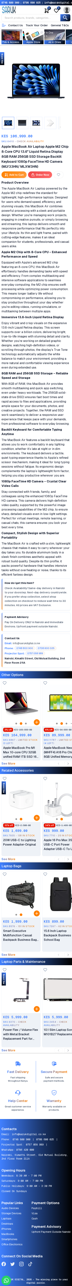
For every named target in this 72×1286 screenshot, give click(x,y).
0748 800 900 (10, 2)
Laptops (6, 1218)
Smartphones (9, 1239)
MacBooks (7, 1234)
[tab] (8, 123)
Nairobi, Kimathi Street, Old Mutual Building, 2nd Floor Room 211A (34, 1156)
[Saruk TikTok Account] (30, 1265)
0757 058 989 (35, 1144)
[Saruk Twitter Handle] (12, 1265)
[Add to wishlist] (5, 683)
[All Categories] (3, 25)
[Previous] (58, 763)
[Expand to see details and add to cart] (37, 722)
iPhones (6, 1229)
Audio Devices (10, 1208)
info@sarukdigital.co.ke (29, 1134)
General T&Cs (60, 25)
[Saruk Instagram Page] (21, 1265)
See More (8, 763)
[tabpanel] (36, 81)
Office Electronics (12, 1244)
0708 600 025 (32, 2)
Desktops (7, 1223)
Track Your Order (37, 25)
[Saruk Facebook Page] (3, 1265)
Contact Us (15, 25)
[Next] (68, 763)
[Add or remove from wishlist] (59, 174)
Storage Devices (11, 1213)
